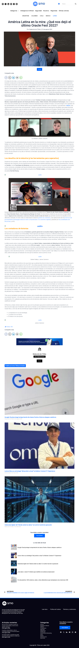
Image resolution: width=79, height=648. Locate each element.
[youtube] (11, 4)
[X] (5, 4)
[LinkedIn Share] (13, 77)
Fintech (41, 635)
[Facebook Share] (6, 77)
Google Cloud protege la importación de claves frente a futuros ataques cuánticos (30, 417)
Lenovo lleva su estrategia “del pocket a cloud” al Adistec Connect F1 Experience (30, 471)
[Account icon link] (59, 4)
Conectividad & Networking (46, 633)
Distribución (42, 631)
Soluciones (42, 638)
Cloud (39, 69)
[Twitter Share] (9, 77)
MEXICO (48, 16)
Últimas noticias (64, 10)
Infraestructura (43, 636)
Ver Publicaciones (39, 356)
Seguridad (38, 10)
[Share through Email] (17, 77)
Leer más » (45, 609)
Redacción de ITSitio (39, 354)
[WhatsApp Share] (20, 77)
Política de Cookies (55, 609)
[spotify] (17, 4)
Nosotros (46, 10)
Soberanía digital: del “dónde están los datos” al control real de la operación (28, 525)
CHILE (41, 16)
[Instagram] (8, 4)
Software (42, 626)
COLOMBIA (34, 16)
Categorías (13, 10)
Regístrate (54, 10)
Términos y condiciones (69, 609)
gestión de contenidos (44, 217)
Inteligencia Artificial (27, 10)
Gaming (42, 624)
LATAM (55, 16)
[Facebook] (3, 4)
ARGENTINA (25, 16)
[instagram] (14, 4)
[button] (39, 535)
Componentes (43, 628)
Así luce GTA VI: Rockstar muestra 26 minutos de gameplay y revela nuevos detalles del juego (10, 625)
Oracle (39, 361)
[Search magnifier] (76, 4)
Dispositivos (43, 630)
